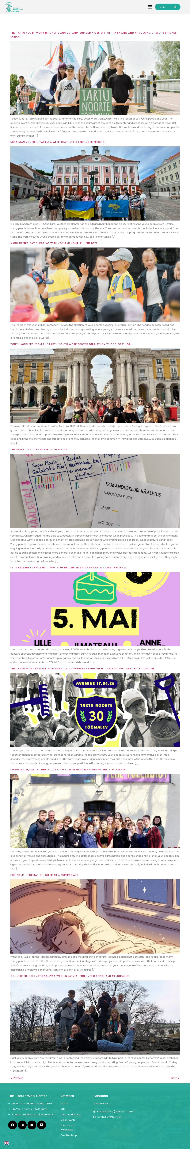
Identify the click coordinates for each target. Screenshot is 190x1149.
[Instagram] (22, 1125)
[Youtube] (31, 1125)
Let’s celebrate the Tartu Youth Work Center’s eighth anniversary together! (69, 567)
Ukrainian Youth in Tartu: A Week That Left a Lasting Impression (58, 142)
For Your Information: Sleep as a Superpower (44, 875)
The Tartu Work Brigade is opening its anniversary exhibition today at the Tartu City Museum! (82, 668)
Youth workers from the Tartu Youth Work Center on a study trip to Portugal (71, 344)
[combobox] (6, 1143)
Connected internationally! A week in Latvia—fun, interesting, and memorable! (69, 976)
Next (175, 1078)
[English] (6, 1143)
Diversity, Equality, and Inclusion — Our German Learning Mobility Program (67, 769)
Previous (16, 1078)
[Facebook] (12, 1125)
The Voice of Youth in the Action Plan (39, 449)
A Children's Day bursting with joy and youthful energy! (53, 243)
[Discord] (41, 1125)
